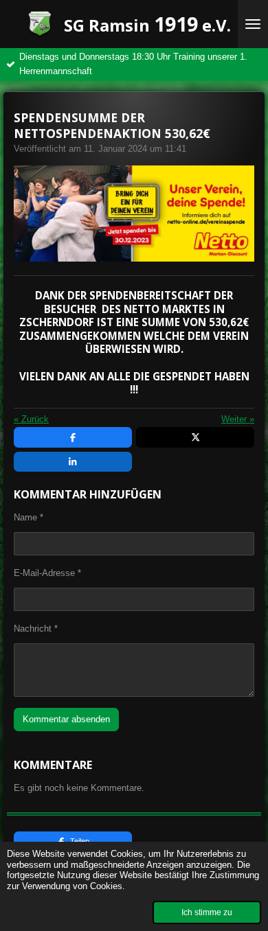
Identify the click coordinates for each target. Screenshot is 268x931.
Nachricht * (36, 628)
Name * (28, 517)
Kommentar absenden (66, 719)
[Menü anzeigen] (253, 24)
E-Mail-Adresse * (47, 573)
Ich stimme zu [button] (206, 912)
